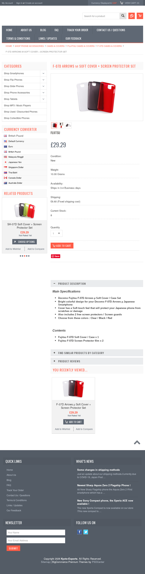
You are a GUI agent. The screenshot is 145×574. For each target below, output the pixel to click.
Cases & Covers (56, 45)
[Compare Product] (131, 16)
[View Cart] (140, 16)
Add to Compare (36, 248)
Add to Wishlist (13, 248)
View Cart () (132, 2)
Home (9, 45)
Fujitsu (55, 132)
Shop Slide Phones (14, 86)
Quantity (55, 227)
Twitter (85, 532)
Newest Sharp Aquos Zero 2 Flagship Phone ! (103, 485)
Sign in (19, 2)
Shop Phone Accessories (29, 45)
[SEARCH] (123, 16)
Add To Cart (75, 422)
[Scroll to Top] (138, 443)
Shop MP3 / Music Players (17, 105)
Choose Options (26, 242)
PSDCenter (98, 562)
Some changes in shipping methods (98, 469)
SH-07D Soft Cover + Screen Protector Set (24, 225)
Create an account (33, 2)
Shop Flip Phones (13, 79)
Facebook (79, 532)
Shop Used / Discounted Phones (20, 111)
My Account (7, 2)
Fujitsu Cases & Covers (81, 45)
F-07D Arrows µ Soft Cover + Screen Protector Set (73, 406)
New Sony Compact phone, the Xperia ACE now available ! (105, 502)
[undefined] (96, 117)
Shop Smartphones (14, 73)
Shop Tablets (10, 98)
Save (57, 256)
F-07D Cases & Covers (109, 45)
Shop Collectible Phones (16, 118)
